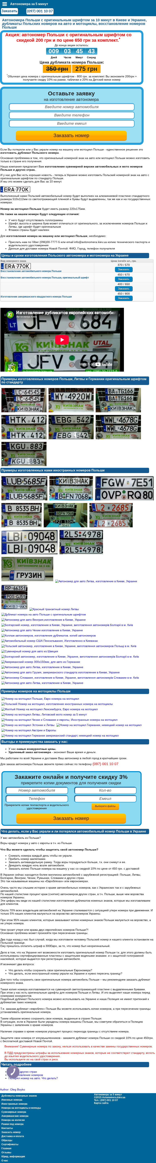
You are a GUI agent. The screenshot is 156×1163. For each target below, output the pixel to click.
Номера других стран (23, 1071)
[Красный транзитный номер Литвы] (54, 609)
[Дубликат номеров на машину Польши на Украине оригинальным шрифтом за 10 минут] (71, 412)
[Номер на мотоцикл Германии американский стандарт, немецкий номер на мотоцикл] (60, 735)
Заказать (9, 11)
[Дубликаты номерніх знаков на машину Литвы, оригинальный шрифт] (24, 439)
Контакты (7, 1128)
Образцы (6, 1140)
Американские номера (14, 1116)
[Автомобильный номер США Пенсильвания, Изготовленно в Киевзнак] (49, 640)
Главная (6, 1148)
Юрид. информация (13, 1156)
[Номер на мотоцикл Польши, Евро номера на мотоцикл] (40, 698)
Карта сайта (101, 1103)
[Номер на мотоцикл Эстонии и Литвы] (27, 725)
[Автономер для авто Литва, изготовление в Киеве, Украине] (29, 554)
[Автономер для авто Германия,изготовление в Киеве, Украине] (71, 500)
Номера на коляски (13, 1120)
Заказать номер (11, 1132)
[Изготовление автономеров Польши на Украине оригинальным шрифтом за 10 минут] (118, 439)
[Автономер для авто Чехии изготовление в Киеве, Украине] (81, 554)
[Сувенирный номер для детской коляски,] (27, 581)
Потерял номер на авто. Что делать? (33, 1078)
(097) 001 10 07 (40, 11)
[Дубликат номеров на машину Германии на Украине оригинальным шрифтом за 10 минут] (118, 412)
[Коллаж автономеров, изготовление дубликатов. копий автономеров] (65, 527)
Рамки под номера (12, 1124)
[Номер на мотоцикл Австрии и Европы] (28, 730)
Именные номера (11, 1099)
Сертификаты (9, 1144)
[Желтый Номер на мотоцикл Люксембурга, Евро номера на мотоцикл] (49, 709)
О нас (4, 1160)
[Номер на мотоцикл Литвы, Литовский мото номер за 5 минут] (44, 714)
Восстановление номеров (26, 1075)
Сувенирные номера (13, 1112)
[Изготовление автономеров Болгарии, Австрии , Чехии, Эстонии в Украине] (15, 191)
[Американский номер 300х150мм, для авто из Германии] (40, 661)
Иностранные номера (14, 1103)
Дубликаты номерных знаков (19, 1095)
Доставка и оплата (12, 1136)
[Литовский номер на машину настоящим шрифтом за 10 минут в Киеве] (24, 466)
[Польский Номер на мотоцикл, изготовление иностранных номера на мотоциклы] (57, 704)
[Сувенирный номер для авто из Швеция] (29, 651)
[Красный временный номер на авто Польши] (111, 527)
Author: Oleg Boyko (12, 1089)
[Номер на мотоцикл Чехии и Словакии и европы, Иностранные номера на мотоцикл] (59, 719)
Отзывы (6, 1152)
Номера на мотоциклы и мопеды (21, 1108)
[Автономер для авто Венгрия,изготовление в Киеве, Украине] (43, 619)
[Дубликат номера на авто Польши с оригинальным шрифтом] (43, 614)
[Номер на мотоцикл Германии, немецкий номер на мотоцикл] (99, 725)
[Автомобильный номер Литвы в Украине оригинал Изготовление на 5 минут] (71, 439)
